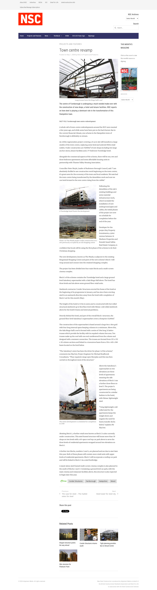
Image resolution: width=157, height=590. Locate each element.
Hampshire (103, 481)
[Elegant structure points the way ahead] (68, 534)
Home (22, 36)
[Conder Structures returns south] (89, 535)
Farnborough (91, 481)
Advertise (33, 2)
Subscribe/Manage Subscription (30, 7)
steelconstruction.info (68, 2)
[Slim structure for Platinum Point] (68, 555)
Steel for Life (54, 2)
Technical (57, 36)
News (46, 36)
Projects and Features (34, 36)
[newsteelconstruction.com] (30, 19)
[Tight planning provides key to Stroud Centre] (109, 535)
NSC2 (79, 55)
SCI (46, 2)
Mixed (113, 481)
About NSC (23, 2)
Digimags (91, 36)
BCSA (40, 2)
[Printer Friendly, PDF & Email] (63, 481)
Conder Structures (76, 481)
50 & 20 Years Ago (78, 36)
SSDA (67, 36)
